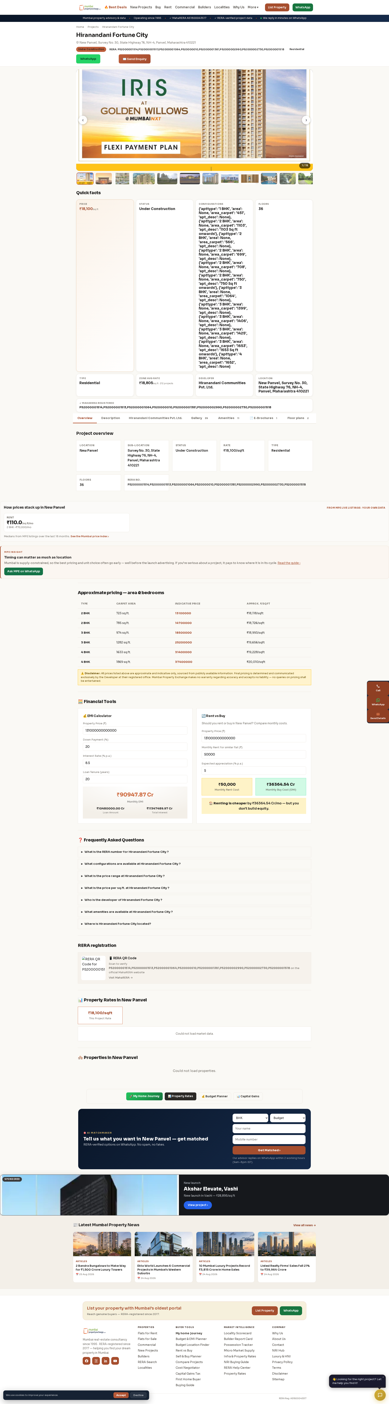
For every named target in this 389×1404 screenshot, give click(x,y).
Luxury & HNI (281, 1356)
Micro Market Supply (239, 1350)
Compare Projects (189, 1362)
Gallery (199, 418)
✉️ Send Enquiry (134, 59)
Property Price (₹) (94, 723)
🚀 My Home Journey (144, 1096)
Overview (84, 418)
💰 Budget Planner (215, 1096)
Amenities (228, 418)
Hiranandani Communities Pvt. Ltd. (155, 418)
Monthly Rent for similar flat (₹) (222, 747)
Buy (158, 7)
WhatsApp (302, 7)
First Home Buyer (188, 1379)
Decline (138, 1395)
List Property (277, 7)
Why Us (238, 7)
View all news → (304, 1225)
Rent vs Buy (184, 1350)
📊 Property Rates (180, 1096)
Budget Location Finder (192, 1345)
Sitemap (278, 1379)
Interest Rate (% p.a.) (97, 756)
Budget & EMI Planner (191, 1339)
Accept (121, 1395)
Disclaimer (280, 1373)
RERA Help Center (237, 1368)
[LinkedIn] (105, 1361)
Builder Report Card (238, 1339)
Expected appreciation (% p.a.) (222, 763)
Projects (93, 27)
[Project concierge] (380, 1395)
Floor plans (298, 418)
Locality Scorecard (237, 1333)
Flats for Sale (147, 1339)
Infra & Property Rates (240, 1356)
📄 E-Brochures (263, 418)
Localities (222, 7)
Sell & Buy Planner (188, 1356)
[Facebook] (86, 1361)
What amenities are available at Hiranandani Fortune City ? (128, 912)
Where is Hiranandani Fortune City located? (117, 924)
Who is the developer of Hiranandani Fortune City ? (123, 900)
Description (110, 418)
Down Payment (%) (95, 739)
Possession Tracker (238, 1345)
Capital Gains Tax (188, 1373)
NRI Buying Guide (236, 1362)
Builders (204, 7)
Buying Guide (185, 1385)
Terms (276, 1368)
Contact (278, 1345)
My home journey (189, 1333)
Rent (168, 7)
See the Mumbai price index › (90, 536)
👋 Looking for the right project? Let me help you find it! (358, 1380)
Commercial (185, 7)
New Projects (141, 7)
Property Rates (235, 1373)
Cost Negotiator (188, 1368)
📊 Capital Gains (248, 1096)
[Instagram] (96, 1361)
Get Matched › (269, 1150)
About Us (279, 1339)
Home (80, 27)
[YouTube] (115, 1361)
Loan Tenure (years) (96, 772)
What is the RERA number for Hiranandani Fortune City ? (126, 852)
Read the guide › (289, 563)
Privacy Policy (282, 1362)
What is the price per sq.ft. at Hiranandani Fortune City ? (126, 888)
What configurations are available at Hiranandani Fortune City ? (132, 864)
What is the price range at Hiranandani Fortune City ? (124, 876)
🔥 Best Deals (115, 7)
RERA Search (147, 1362)
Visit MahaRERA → (121, 977)
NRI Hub (278, 1350)
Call (109, 59)
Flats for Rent (147, 1333)
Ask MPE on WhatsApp (23, 571)
